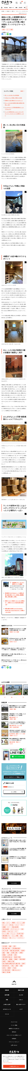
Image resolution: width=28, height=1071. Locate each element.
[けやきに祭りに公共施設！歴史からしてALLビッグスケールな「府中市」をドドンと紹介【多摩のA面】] (14, 724)
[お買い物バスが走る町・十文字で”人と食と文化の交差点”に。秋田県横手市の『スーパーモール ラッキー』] (14, 733)
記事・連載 (7, 995)
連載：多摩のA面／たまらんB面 (15, 725)
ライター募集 (14, 1025)
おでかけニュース (7, 1009)
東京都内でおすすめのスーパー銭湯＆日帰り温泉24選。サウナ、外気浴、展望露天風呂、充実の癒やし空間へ (14, 594)
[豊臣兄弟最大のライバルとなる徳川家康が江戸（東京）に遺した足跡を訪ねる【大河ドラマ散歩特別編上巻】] (14, 708)
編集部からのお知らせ (14, 1028)
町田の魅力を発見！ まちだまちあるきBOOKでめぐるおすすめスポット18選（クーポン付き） (15, 610)
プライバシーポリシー (14, 1042)
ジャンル (7, 1014)
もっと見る (14, 913)
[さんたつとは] (14, 828)
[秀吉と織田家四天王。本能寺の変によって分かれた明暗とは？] (14, 741)
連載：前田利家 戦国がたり (15, 742)
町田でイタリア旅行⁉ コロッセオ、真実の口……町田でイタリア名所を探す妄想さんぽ (14, 602)
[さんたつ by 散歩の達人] (6, 3)
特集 (7, 999)
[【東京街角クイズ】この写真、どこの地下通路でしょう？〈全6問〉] (14, 716)
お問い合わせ (14, 1045)
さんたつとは (14, 1022)
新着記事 (7, 990)
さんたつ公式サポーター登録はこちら (14, 777)
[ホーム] (1, 7)
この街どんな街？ (7, 1004)
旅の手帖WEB (12, 733)
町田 (13, 11)
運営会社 (14, 1032)
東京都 (8, 11)
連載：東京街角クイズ (13, 717)
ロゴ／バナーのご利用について (14, 1035)
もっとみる (14, 883)
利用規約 (14, 1038)
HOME (2, 11)
